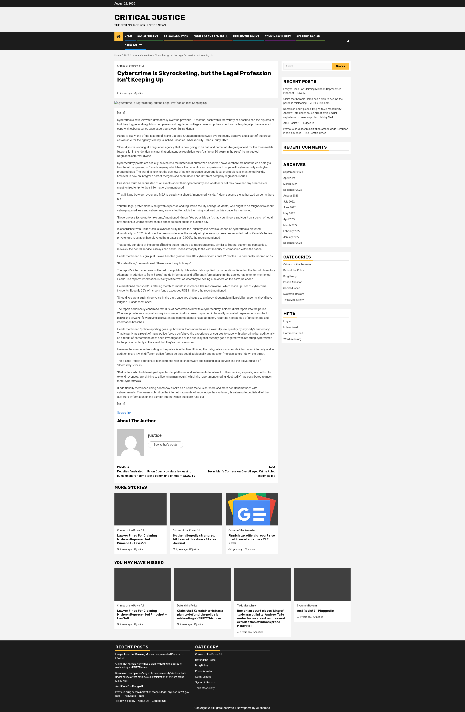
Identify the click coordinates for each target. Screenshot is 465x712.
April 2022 (289, 219)
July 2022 (289, 201)
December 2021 (292, 242)
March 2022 (290, 225)
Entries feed (290, 327)
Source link (124, 412)
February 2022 (291, 231)
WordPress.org (292, 339)
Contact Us (159, 701)
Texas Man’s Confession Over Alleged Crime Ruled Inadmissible (241, 471)
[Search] (348, 41)
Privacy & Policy (124, 701)
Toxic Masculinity (278, 36)
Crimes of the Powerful (210, 36)
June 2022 (289, 207)
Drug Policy (133, 45)
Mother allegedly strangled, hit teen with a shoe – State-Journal (194, 539)
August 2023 (290, 195)
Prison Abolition (176, 36)
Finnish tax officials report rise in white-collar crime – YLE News (252, 539)
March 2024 (290, 183)
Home (128, 36)
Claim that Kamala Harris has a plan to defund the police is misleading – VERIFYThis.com (200, 614)
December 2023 (292, 189)
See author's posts (165, 444)
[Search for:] (307, 66)
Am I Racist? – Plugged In (298, 123)
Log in (287, 321)
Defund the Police (246, 36)
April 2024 (289, 178)
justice (139, 93)
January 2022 (291, 237)
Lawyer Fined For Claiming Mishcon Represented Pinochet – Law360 (137, 539)
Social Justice (148, 36)
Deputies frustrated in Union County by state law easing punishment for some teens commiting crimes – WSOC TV (156, 471)
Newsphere (244, 708)
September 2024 (293, 172)
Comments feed (293, 333)
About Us (143, 701)
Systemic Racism (308, 36)
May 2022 (289, 213)
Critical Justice (149, 17)
